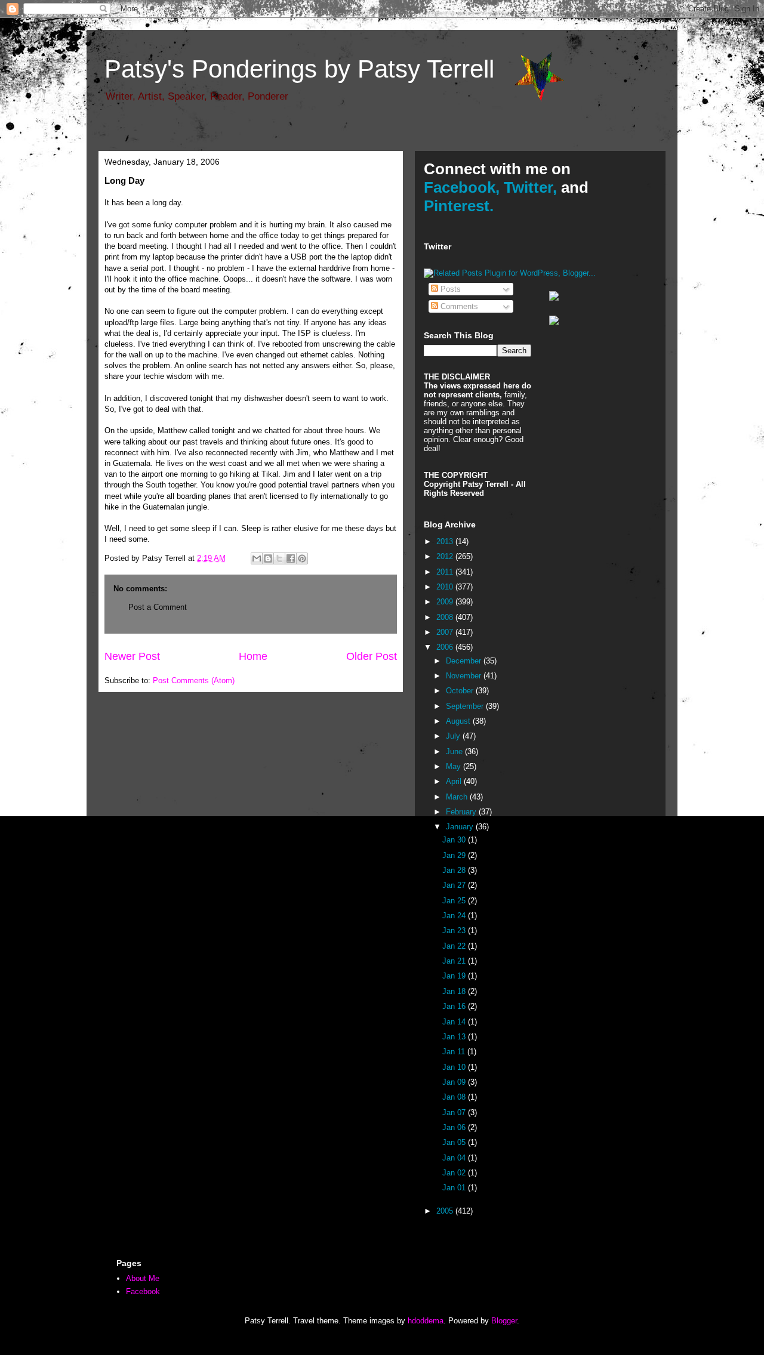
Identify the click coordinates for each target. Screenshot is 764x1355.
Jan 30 (455, 839)
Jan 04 (455, 1157)
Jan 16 (455, 1006)
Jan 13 (455, 1036)
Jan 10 (455, 1067)
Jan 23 (455, 930)
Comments (458, 306)
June (455, 751)
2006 (445, 647)
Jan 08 (455, 1096)
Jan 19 (455, 975)
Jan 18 (455, 991)
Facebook (143, 1291)
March (458, 796)
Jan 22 (455, 946)
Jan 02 (455, 1172)
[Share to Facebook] (291, 558)
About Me (142, 1278)
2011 (445, 571)
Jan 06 (455, 1127)
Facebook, (462, 187)
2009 (445, 601)
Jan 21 (455, 960)
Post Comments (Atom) (194, 680)
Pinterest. (459, 206)
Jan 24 (455, 915)
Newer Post (132, 656)
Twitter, (530, 187)
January (461, 826)
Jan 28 (455, 870)
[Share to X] (279, 558)
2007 (445, 632)
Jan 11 (454, 1051)
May (454, 766)
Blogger (504, 1320)
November (464, 675)
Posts (449, 289)
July (454, 735)
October (461, 690)
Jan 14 (455, 1021)
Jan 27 (455, 885)
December (464, 660)
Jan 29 (455, 855)
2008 (445, 617)
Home (253, 656)
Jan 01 (455, 1187)
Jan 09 (455, 1082)
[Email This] (257, 558)
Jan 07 (455, 1112)
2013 (445, 541)
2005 (445, 1210)
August (459, 721)
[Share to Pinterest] (302, 558)
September (466, 706)
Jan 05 (455, 1142)
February (462, 811)
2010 (445, 586)
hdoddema (425, 1320)
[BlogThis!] (268, 558)
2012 (445, 556)
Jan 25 (455, 900)
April (455, 781)
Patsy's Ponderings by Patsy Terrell (299, 69)
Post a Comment (157, 607)
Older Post (371, 656)
